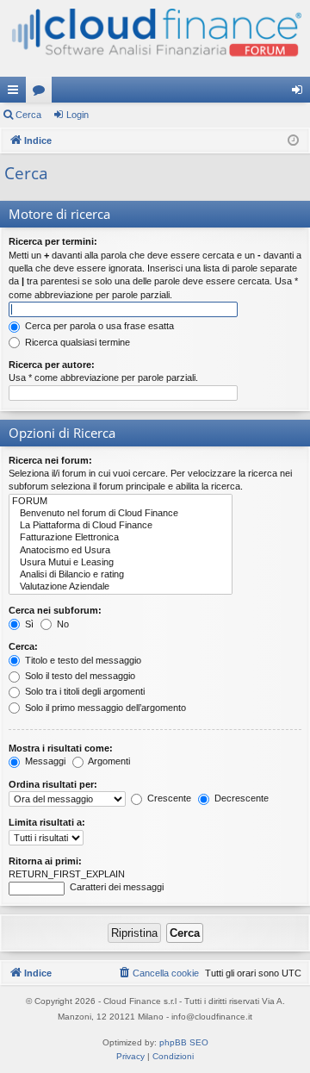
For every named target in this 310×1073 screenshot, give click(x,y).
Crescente (168, 798)
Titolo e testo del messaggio (81, 660)
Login (77, 114)
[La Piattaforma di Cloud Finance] (120, 526)
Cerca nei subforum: (55, 610)
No (61, 624)
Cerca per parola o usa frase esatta (98, 326)
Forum (42, 93)
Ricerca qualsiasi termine (76, 342)
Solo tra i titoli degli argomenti (83, 691)
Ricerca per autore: (52, 364)
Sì (28, 624)
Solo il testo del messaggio (78, 676)
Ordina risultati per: (53, 784)
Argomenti (108, 761)
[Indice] (155, 38)
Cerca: (23, 646)
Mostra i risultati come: (61, 748)
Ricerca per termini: (53, 241)
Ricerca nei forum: (50, 460)
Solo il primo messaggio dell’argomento (104, 707)
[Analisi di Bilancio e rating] (120, 575)
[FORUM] (120, 502)
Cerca (28, 114)
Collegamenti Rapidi (16, 93)
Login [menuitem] (300, 93)
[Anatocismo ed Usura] (120, 551)
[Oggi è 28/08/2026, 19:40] (293, 141)
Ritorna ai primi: (45, 861)
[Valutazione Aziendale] (120, 587)
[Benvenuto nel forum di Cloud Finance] (120, 514)
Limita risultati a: (47, 822)
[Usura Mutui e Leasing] (120, 563)
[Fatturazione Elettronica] (120, 538)
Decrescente (240, 798)
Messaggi (43, 761)
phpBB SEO (183, 1042)
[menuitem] (158, 973)
